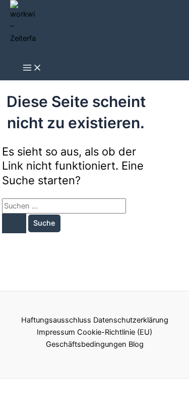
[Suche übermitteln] (14, 223)
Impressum (56, 332)
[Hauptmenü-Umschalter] (32, 68)
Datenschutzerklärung (130, 320)
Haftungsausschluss (56, 320)
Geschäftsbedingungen (86, 344)
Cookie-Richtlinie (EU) (114, 332)
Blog (136, 344)
